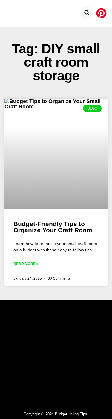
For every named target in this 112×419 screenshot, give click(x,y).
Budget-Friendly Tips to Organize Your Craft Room (52, 226)
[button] (86, 12)
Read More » (26, 264)
